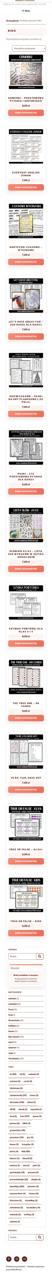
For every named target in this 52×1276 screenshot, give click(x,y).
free (25, 1116)
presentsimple (19, 1179)
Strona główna (12, 21)
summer (12, 1047)
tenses (34, 1193)
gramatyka (17, 1130)
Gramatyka (14, 1020)
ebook (23, 1109)
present (33, 1172)
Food (10, 1009)
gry (30, 1137)
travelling (31, 1200)
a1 (13, 1074)
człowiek (12, 1004)
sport (11, 1042)
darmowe (17, 1102)
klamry (14, 1158)
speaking (17, 1186)
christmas (16, 1088)
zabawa (15, 1221)
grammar (17, 1137)
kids (26, 1151)
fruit (10, 1015)
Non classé (13, 1037)
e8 (12, 1109)
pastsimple (17, 1172)
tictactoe (16, 1200)
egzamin (36, 1109)
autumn (15, 1081)
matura (15, 1165)
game (37, 1116)
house (11, 1031)
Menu (27, 11)
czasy (34, 1095)
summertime (18, 1193)
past (36, 1165)
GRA (26, 1123)
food (13, 1116)
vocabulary (33, 1207)
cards (28, 1081)
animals (12, 998)
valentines (16, 1207)
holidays (12, 1026)
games (14, 1123)
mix (26, 1165)
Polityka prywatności (15, 1266)
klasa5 (27, 1158)
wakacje (15, 1214)
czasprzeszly (18, 1095)
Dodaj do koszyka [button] (26, 113)
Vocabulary (13, 1058)
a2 (22, 1074)
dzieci (31, 1102)
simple (36, 1179)
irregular (28, 1144)
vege (10, 1053)
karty (14, 1151)
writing (29, 1214)
